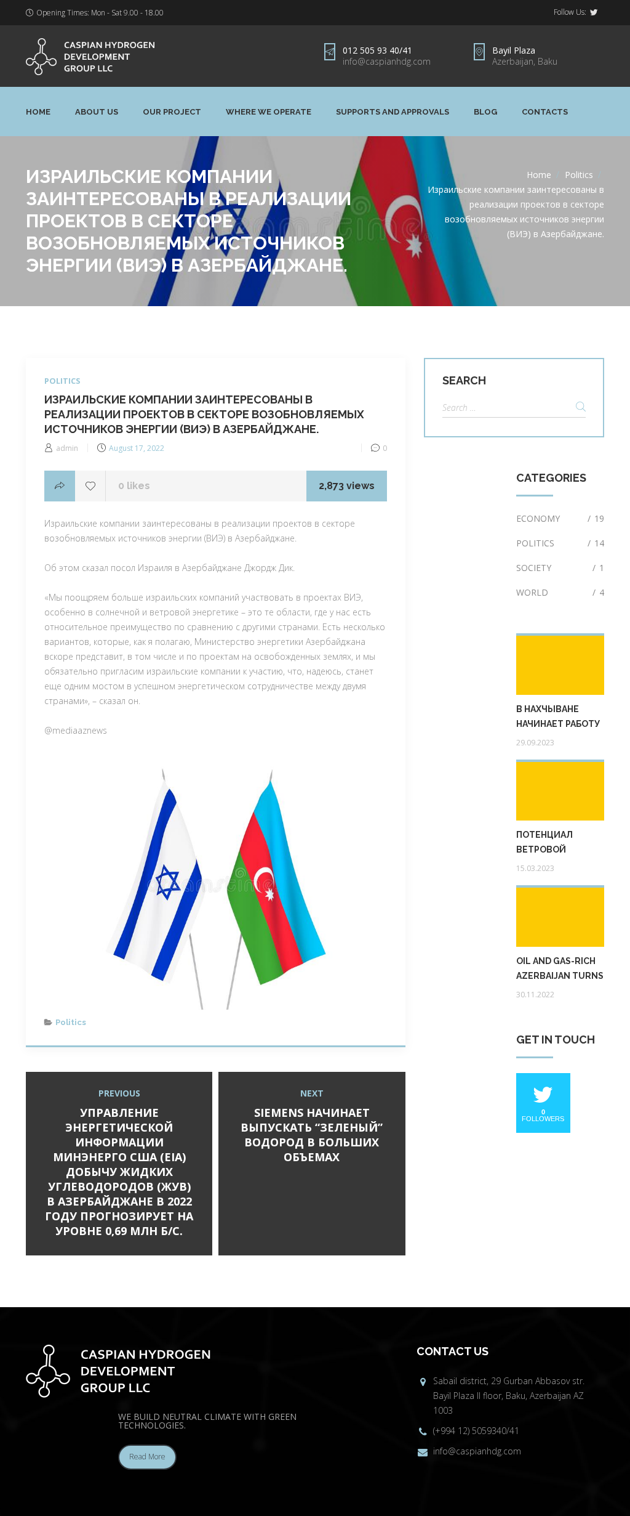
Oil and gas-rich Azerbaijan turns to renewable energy (560, 969)
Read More (147, 1456)
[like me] (90, 486)
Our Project (172, 111)
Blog (485, 111)
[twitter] (593, 12)
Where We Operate (268, 111)
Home (38, 111)
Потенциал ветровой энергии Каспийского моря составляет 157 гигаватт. (560, 843)
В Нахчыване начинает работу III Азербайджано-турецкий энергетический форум (560, 717)
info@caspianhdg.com (387, 61)
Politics (579, 174)
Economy (560, 518)
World (560, 592)
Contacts (545, 111)
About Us (96, 111)
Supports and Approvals (392, 111)
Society (560, 568)
